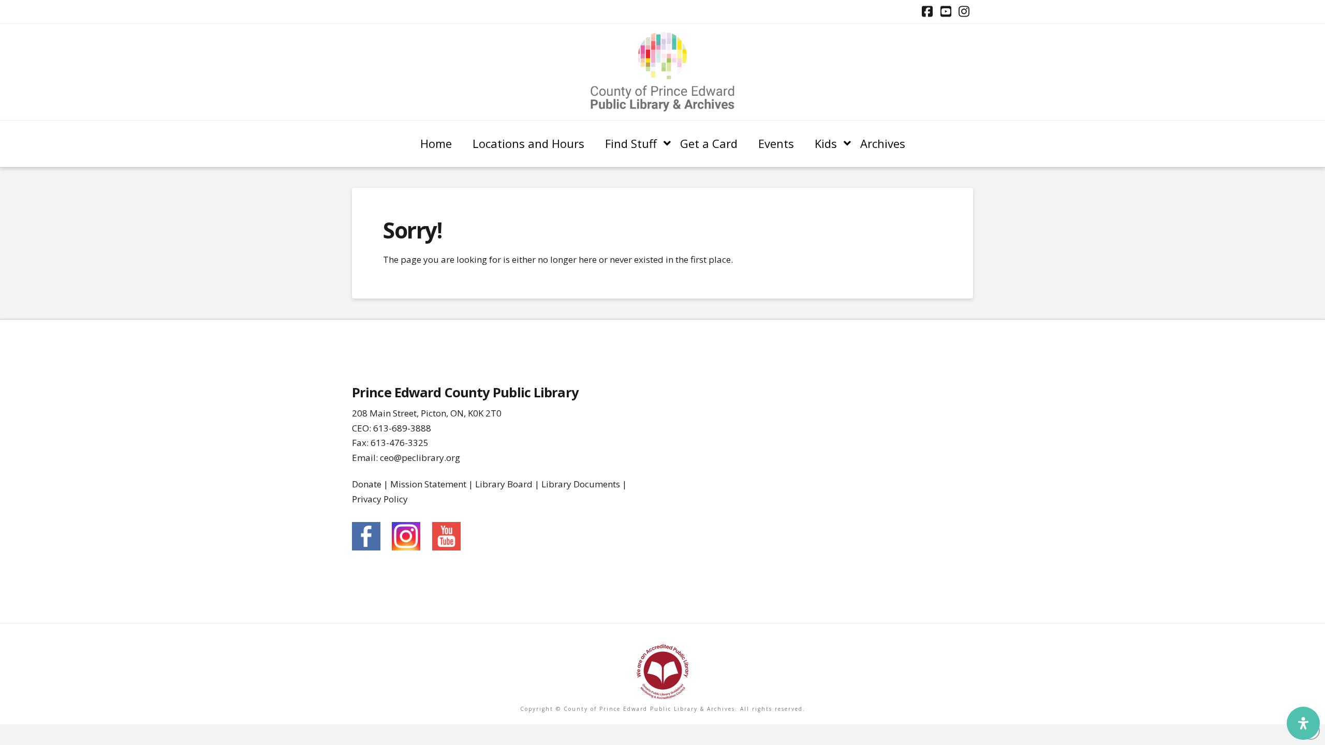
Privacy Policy (380, 499)
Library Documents (580, 484)
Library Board (504, 484)
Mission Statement (428, 484)
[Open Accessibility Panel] (1303, 723)
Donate (366, 484)
